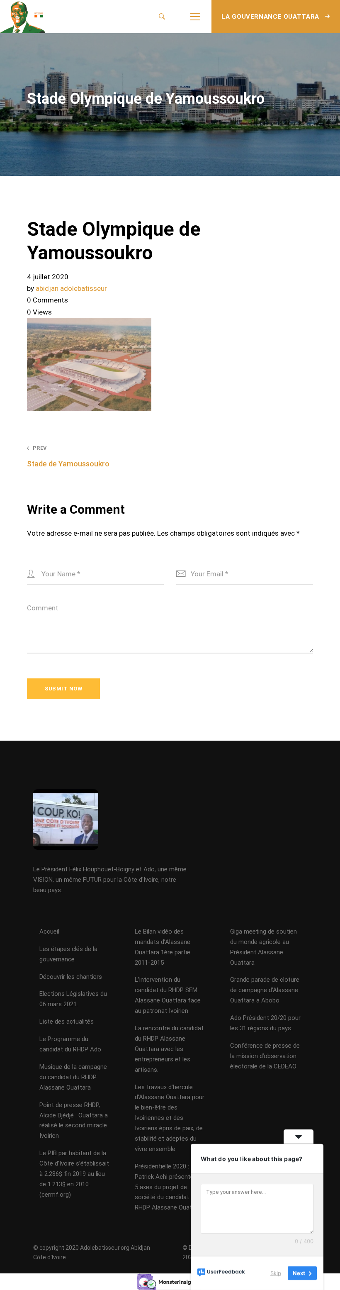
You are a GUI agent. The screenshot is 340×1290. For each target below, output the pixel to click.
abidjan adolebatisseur (71, 288)
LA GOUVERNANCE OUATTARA (271, 16)
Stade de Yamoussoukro (68, 456)
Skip (275, 1273)
